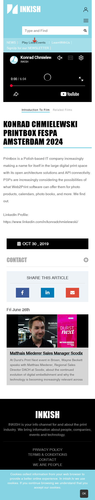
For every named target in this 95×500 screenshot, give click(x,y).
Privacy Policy (48, 450)
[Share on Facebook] (22, 293)
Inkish (47, 414)
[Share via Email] (72, 293)
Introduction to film (36, 110)
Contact (47, 460)
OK (84, 493)
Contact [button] (17, 260)
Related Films (62, 110)
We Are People (47, 465)
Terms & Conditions (47, 454)
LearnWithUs (61, 42)
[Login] (85, 10)
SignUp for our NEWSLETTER (28, 48)
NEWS (11, 42)
